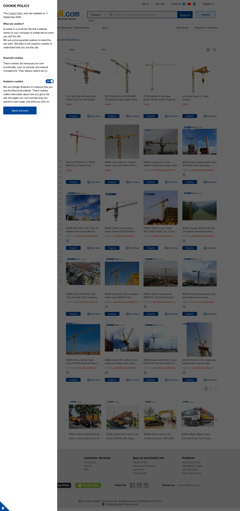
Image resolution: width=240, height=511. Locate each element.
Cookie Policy (15, 13)
